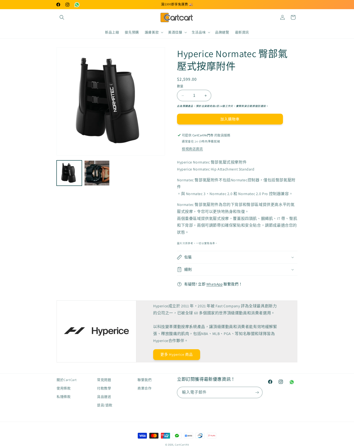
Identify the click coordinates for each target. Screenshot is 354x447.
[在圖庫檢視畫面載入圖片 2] (97, 173)
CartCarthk (182, 444)
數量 (180, 86)
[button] (62, 17)
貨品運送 (104, 396)
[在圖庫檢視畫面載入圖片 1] (69, 173)
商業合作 (144, 388)
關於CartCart (67, 380)
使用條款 (64, 388)
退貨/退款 (104, 405)
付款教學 (104, 388)
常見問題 (104, 380)
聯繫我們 (144, 380)
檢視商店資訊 (192, 149)
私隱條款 (64, 396)
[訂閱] (257, 392)
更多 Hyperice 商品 (176, 354)
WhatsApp (214, 284)
